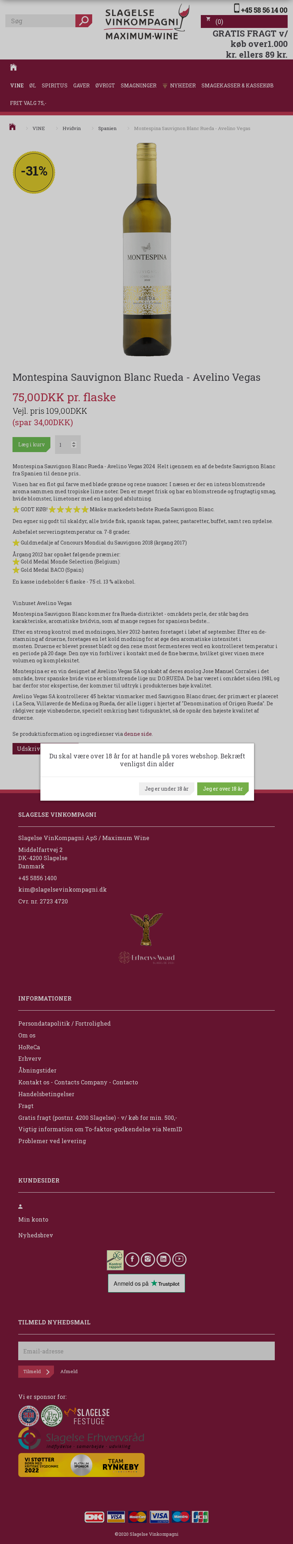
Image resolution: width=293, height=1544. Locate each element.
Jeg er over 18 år (223, 788)
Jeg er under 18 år (167, 788)
